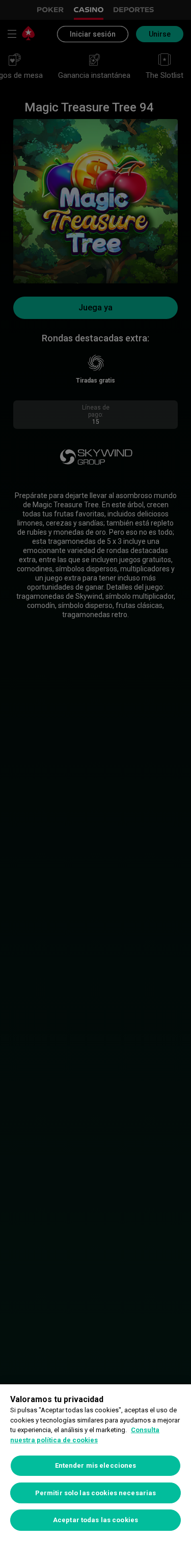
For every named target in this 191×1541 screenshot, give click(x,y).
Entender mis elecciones (96, 1465)
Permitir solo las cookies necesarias (95, 1493)
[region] (95, 1462)
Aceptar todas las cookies (95, 1520)
